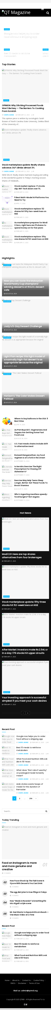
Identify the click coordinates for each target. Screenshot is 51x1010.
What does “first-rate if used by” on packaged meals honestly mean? (31, 773)
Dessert (7, 265)
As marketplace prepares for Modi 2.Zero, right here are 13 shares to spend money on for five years (30, 225)
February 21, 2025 (22, 217)
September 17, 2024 (22, 475)
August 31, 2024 (21, 489)
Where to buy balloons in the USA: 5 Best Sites (31, 420)
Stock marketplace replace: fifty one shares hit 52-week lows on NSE (31, 237)
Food (7, 29)
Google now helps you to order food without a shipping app (21, 35)
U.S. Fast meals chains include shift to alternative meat (31, 445)
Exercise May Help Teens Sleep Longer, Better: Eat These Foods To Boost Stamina (31, 483)
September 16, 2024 (22, 461)
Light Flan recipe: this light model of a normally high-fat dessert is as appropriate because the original (24, 359)
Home (7, 980)
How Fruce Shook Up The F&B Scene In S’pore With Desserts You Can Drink (27, 882)
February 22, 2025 (23, 115)
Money (6, 692)
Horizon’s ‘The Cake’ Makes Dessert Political (24, 397)
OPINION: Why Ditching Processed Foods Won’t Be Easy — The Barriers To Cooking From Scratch (23, 108)
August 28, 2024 (21, 438)
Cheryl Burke (9, 115)
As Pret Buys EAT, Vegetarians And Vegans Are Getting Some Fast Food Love (30, 432)
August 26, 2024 (11, 294)
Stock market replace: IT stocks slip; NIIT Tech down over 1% (29, 187)
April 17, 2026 (20, 203)
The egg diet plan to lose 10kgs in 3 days (28, 892)
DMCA (13, 983)
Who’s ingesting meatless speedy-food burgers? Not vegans (31, 495)
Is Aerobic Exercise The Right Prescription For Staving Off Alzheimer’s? (28, 469)
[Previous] (23, 713)
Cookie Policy (38, 980)
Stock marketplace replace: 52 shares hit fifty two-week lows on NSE (30, 211)
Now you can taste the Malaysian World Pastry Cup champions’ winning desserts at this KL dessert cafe (24, 285)
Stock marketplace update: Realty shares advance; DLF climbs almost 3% (23, 166)
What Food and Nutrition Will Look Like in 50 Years (30, 956)
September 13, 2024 (22, 500)
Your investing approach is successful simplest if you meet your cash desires (24, 699)
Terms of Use (34, 983)
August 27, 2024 (11, 366)
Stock (6, 160)
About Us (15, 980)
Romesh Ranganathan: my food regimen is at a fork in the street (29, 456)
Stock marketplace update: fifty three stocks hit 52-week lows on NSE (24, 603)
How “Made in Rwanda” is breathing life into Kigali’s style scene (28, 902)
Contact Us (26, 980)
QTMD (22, 999)
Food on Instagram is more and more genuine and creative (19, 866)
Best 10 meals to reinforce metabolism (17, 54)
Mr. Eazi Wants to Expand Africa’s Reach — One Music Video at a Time (29, 913)
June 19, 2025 (20, 425)
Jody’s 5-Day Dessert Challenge (23, 326)
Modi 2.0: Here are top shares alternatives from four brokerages (22, 555)
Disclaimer (22, 983)
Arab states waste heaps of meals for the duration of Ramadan (29, 787)
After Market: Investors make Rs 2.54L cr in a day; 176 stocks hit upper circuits (25, 651)
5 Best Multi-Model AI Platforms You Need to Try (31, 198)
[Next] (28, 713)
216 (30, 798)
